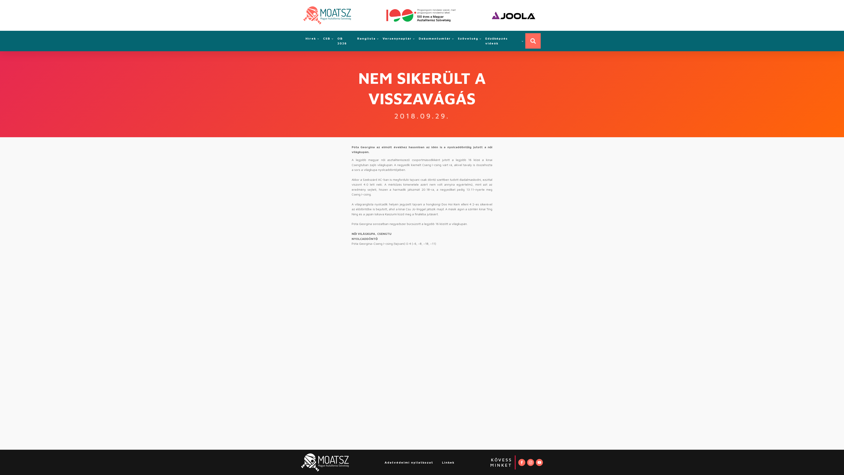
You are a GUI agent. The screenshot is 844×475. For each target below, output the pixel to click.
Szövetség (468, 38)
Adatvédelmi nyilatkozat (409, 462)
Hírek (311, 38)
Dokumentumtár (435, 38)
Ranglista (366, 38)
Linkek (448, 462)
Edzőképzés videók (496, 41)
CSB (326, 38)
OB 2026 (342, 41)
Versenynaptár (397, 38)
